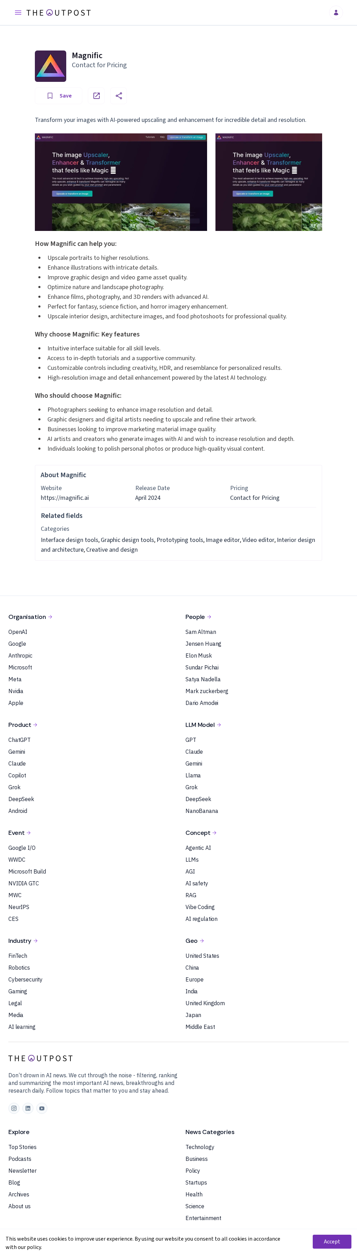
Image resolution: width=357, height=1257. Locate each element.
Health (194, 1194)
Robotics (19, 967)
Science (194, 1206)
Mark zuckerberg (206, 691)
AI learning (21, 1026)
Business (196, 1158)
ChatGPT (19, 739)
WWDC (16, 859)
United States (202, 955)
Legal (15, 1003)
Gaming (17, 991)
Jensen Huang (203, 643)
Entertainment (203, 1218)
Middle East (200, 1026)
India (191, 991)
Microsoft (20, 667)
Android (17, 810)
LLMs (191, 859)
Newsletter (22, 1170)
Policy (192, 1170)
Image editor (223, 540)
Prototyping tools (180, 540)
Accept (332, 1242)
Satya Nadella (203, 679)
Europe (194, 979)
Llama (193, 775)
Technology (199, 1146)
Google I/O (22, 847)
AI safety (196, 883)
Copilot (17, 775)
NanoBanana (201, 810)
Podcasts (19, 1158)
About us (19, 1206)
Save (66, 96)
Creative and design (112, 549)
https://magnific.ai (65, 498)
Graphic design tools (127, 540)
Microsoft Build (27, 871)
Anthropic (20, 655)
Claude (17, 763)
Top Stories (22, 1146)
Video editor (258, 540)
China (192, 967)
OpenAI (17, 631)
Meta (14, 679)
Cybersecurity (25, 979)
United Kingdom (205, 1003)
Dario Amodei (201, 702)
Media (15, 1014)
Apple (15, 702)
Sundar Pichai (202, 667)
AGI (190, 871)
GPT (190, 739)
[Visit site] (96, 95)
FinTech (17, 955)
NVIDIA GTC (23, 883)
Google (17, 643)
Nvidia (15, 691)
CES (13, 918)
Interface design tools (69, 540)
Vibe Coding (199, 906)
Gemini (16, 751)
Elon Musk (198, 655)
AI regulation (201, 918)
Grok (14, 787)
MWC (15, 895)
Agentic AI (198, 847)
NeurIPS (18, 906)
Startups (196, 1182)
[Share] (118, 95)
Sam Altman (200, 631)
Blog (14, 1182)
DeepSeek (21, 799)
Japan (193, 1014)
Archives (18, 1194)
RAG (190, 895)
